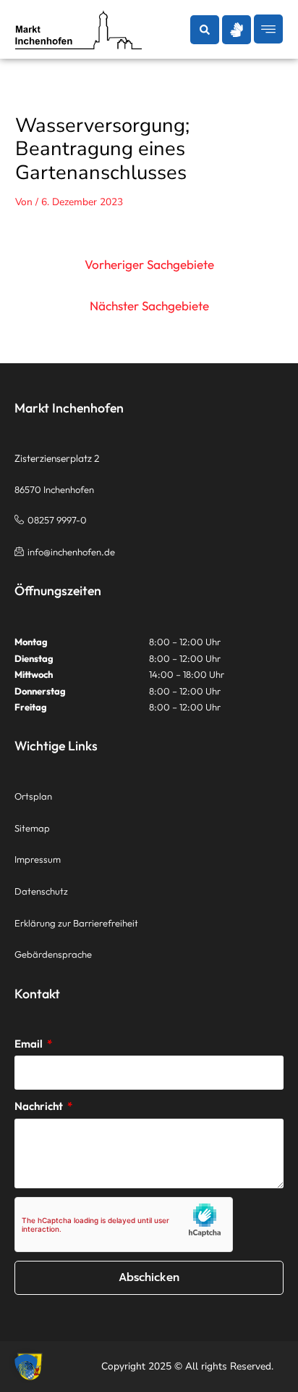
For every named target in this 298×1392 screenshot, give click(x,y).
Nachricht (39, 1106)
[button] (204, 29)
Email (29, 1044)
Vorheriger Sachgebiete (149, 264)
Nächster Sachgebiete (149, 305)
